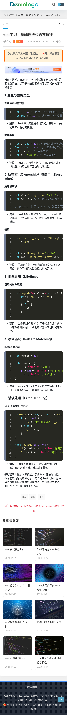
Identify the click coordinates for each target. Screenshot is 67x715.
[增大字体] (63, 23)
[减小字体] (56, 23)
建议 (41, 497)
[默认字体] (59, 23)
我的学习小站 (37, 695)
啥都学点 (12, 41)
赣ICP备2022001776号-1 (19, 705)
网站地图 (32, 686)
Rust (28, 15)
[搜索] (54, 4)
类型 (24, 497)
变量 (33, 497)
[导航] (5, 4)
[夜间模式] (61, 4)
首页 (20, 15)
